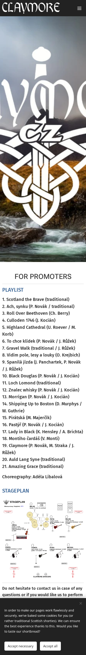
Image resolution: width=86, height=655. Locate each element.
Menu (79, 8)
